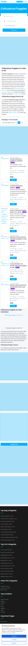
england (9, 92)
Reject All (14, 643)
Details (13, 180)
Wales (16, 172)
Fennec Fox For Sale (5, 588)
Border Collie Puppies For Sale (8, 526)
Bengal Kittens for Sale (6, 560)
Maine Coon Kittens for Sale (7, 552)
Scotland (24, 223)
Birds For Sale (4, 590)
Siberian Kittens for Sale (6, 574)
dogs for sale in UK (13, 112)
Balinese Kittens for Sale (6, 576)
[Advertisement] (14, 51)
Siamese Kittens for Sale (7, 568)
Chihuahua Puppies (14, 157)
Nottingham (19, 250)
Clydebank (17, 298)
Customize (14, 639)
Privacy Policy (4, 621)
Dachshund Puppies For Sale (7, 521)
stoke (2, 610)
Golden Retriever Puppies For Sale (9, 518)
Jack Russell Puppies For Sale (8, 540)
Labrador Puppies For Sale (7, 534)
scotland (4, 92)
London (2, 606)
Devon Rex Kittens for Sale (7, 571)
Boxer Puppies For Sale (6, 529)
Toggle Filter (14, 444)
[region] (14, 635)
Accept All (14, 636)
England (20, 199)
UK (18, 172)
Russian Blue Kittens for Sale (7, 557)
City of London (20, 271)
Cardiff (12, 172)
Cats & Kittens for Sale (6, 549)
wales (12, 92)
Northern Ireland (4, 599)
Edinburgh (19, 223)
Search (15, 30)
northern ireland (17, 94)
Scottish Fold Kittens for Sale (8, 566)
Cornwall (3, 612)
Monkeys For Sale (5, 586)
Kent (17, 199)
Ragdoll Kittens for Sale (6, 555)
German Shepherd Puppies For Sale (9, 537)
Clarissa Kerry (22, 170)
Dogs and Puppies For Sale (7, 516)
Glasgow (3, 608)
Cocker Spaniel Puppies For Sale (8, 532)
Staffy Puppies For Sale (6, 524)
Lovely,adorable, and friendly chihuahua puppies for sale (18, 265)
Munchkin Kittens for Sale (7, 563)
